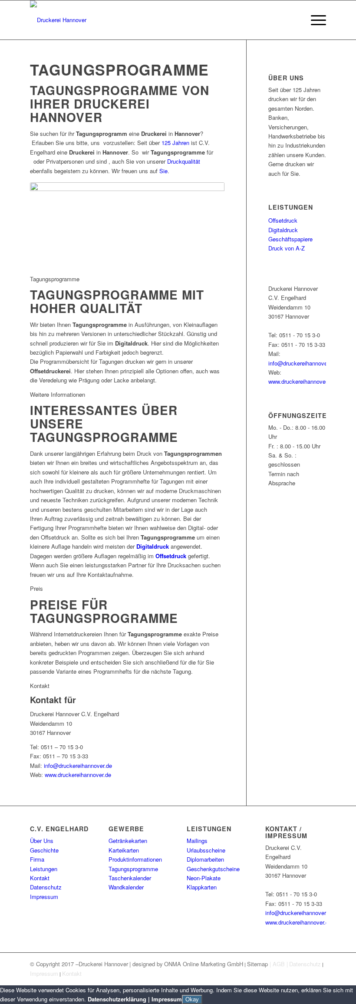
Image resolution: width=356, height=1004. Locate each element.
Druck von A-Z (286, 248)
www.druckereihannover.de (78, 774)
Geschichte (44, 850)
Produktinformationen (135, 859)
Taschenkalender (130, 878)
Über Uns (41, 840)
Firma (37, 859)
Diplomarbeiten (205, 859)
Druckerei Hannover (103, 964)
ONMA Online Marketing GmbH (203, 964)
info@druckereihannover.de (78, 765)
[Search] (293, 20)
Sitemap (258, 964)
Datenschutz (46, 887)
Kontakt (39, 878)
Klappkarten (202, 887)
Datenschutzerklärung (117, 999)
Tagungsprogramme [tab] (54, 279)
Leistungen (43, 869)
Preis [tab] (36, 588)
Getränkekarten (128, 840)
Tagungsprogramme (133, 869)
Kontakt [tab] (39, 685)
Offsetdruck (282, 220)
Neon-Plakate (204, 878)
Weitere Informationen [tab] (57, 394)
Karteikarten (124, 850)
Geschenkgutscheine (213, 869)
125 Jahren (175, 142)
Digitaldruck (283, 230)
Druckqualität (183, 161)
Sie (163, 171)
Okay (192, 999)
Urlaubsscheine (206, 850)
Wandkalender (126, 887)
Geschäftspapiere (290, 239)
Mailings (197, 840)
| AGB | (279, 964)
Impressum (44, 896)
